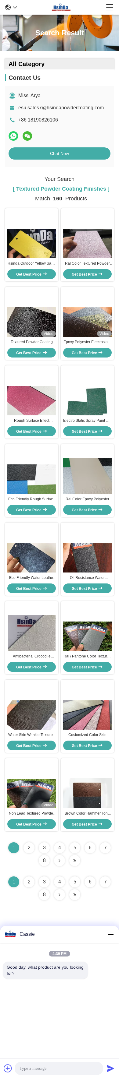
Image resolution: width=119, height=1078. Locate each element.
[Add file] (8, 1068)
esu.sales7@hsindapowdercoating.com (61, 107)
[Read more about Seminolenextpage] (59, 894)
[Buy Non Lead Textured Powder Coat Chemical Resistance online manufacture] (31, 795)
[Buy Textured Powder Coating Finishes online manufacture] (31, 324)
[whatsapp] (13, 136)
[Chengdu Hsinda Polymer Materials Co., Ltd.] (61, 7)
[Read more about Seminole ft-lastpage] (74, 894)
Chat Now (59, 153)
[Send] (110, 1068)
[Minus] (110, 934)
